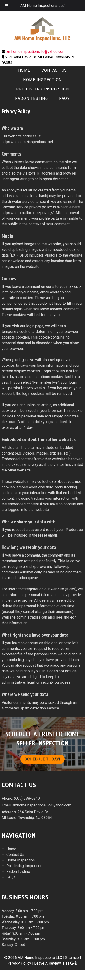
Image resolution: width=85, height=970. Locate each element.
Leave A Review (47, 963)
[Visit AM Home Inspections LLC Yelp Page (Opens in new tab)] (76, 963)
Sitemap (72, 957)
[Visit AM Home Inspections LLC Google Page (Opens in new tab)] (72, 963)
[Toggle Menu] (6, 5)
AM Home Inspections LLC (42, 5)
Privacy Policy (19, 963)
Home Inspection (42, 80)
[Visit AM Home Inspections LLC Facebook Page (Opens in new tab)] (67, 963)
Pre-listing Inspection (42, 89)
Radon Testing (31, 98)
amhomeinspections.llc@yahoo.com (35, 51)
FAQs (64, 98)
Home (24, 70)
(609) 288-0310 (27, 798)
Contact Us (54, 70)
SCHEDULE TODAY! (42, 759)
